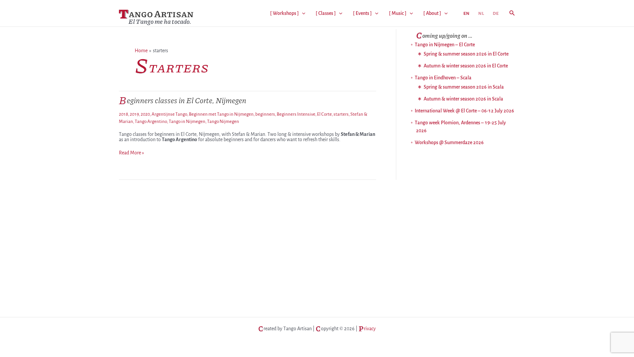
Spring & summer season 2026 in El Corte (466, 54)
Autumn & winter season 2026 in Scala (463, 98)
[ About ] (432, 13)
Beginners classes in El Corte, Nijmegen (182, 100)
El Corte (324, 114)
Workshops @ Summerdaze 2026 (449, 142)
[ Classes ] (326, 13)
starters (341, 114)
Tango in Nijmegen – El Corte (445, 44)
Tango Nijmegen (223, 121)
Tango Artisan (156, 13)
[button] (302, 13)
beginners (265, 114)
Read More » (131, 152)
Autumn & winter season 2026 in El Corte (466, 65)
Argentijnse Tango (169, 114)
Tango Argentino (151, 121)
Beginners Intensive (296, 114)
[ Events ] (362, 13)
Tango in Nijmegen (187, 121)
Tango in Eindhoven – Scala (443, 77)
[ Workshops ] (284, 13)
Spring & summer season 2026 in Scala (464, 87)
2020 (145, 114)
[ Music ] (397, 13)
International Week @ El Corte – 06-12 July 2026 (464, 110)
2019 (134, 114)
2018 (123, 114)
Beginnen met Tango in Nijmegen (221, 114)
